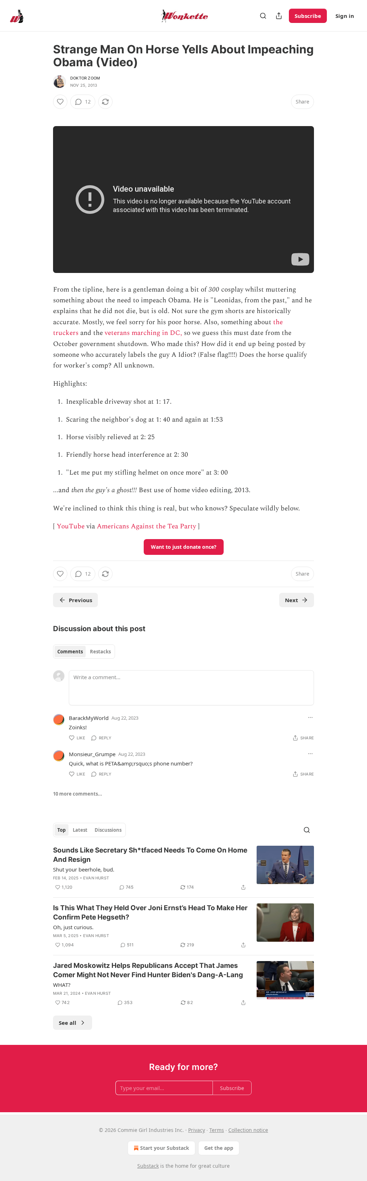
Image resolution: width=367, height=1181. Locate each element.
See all (67, 1022)
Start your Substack (164, 1147)
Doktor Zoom (85, 78)
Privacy (196, 1130)
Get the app (218, 1147)
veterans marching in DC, (143, 333)
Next (291, 600)
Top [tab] (61, 830)
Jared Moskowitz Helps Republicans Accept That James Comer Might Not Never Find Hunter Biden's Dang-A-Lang (148, 970)
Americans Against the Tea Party (146, 526)
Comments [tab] (70, 651)
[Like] (60, 102)
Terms (216, 1130)
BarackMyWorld (89, 717)
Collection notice (248, 1130)
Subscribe (308, 15)
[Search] (263, 16)
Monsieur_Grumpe (92, 754)
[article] (183, 868)
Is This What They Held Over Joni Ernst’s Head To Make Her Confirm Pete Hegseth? (150, 912)
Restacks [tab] (100, 651)
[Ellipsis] (310, 717)
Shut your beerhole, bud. (83, 869)
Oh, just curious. (73, 927)
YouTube (71, 526)
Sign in (344, 15)
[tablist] (84, 651)
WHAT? (62, 984)
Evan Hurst (96, 877)
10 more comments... (77, 794)
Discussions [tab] (108, 830)
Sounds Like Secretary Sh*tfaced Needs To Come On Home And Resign (150, 855)
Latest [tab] (80, 830)
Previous (80, 600)
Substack (148, 1165)
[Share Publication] (279, 16)
